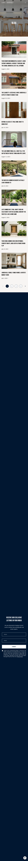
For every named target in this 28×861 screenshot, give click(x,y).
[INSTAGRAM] (14, 30)
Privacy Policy (20, 656)
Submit (14, 646)
